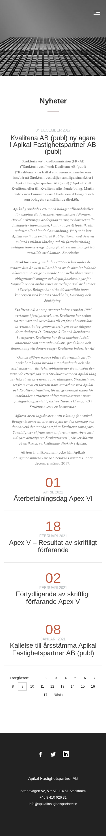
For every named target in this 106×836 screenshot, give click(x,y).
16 (93, 686)
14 (73, 686)
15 (83, 686)
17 (45, 695)
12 (52, 686)
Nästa (58, 695)
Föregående (19, 678)
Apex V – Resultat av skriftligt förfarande (53, 546)
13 (62, 686)
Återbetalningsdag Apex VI (53, 498)
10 (32, 686)
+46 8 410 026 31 (53, 797)
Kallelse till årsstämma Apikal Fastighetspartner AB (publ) (53, 649)
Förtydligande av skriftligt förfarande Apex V (53, 597)
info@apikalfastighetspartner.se (53, 804)
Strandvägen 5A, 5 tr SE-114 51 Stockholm (53, 791)
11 (42, 686)
